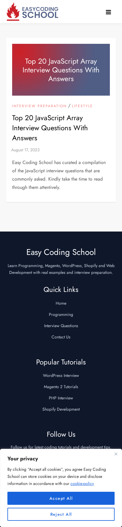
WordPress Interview (61, 375)
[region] (61, 488)
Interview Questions (61, 326)
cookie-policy (82, 483)
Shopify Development (61, 409)
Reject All (61, 514)
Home (61, 303)
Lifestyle (82, 106)
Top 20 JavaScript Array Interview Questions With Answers (50, 128)
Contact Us (61, 337)
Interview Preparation (39, 106)
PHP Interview (61, 398)
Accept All (61, 498)
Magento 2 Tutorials (61, 387)
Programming (61, 314)
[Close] (115, 453)
